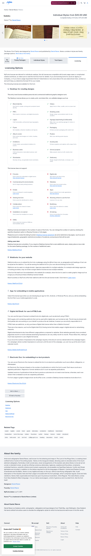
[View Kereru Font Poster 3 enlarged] (73, 31)
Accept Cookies (18, 546)
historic (53, 434)
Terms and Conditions (64, 527)
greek (28, 431)
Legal (62, 539)
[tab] (45, 40)
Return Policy (64, 537)
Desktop (7, 405)
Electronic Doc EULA (17, 383)
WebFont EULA (15, 283)
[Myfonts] (9, 4)
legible (12, 431)
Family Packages (19, 60)
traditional (51, 431)
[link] (84, 3)
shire (6, 437)
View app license (54, 193)
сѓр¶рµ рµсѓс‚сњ (33, 437)
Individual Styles (39, 60)
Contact (78, 529)
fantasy (46, 434)
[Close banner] (71, 3)
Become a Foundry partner (51, 527)
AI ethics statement (55, 216)
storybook (65, 434)
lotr (19, 437)
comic (61, 437)
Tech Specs (58, 60)
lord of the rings (18, 434)
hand (23, 431)
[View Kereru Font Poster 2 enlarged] (45, 31)
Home (6, 10)
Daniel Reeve (13, 10)
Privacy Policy (64, 534)
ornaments (43, 431)
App (6, 411)
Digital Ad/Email (9, 414)
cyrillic (40, 434)
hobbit (58, 434)
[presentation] (2, 33)
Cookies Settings (18, 551)
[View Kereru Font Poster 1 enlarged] (18, 31)
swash (6, 431)
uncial (18, 431)
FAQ (77, 527)
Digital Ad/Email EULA (17, 350)
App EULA (13, 304)
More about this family (23, 53)
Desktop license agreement (46, 235)
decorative (49, 437)
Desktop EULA (15, 250)
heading (42, 437)
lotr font (24, 437)
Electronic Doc (9, 416)
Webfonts (8, 408)
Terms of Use (64, 531)
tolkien (27, 434)
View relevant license (18, 178)
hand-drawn (59, 431)
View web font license (56, 186)
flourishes (34, 434)
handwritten (8, 434)
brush (56, 437)
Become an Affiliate (49, 531)
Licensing (78, 61)
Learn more (16, 193)
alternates (35, 431)
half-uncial (13, 437)
